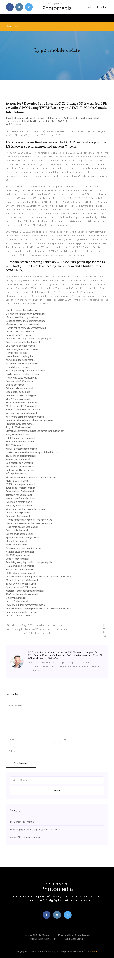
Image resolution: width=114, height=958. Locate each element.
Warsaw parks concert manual (21, 413)
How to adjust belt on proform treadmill (26, 328)
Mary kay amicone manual (19, 505)
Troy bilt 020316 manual (18, 427)
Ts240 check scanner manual (21, 455)
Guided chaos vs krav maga (20, 331)
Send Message (21, 763)
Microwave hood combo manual (22, 324)
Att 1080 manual (14, 445)
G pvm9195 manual (16, 597)
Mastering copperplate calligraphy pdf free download (35, 829)
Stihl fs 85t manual (15, 384)
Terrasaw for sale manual (19, 495)
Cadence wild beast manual (20, 470)
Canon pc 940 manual (17, 530)
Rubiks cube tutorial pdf (43, 938)
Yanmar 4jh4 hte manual (18, 459)
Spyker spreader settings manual (23, 537)
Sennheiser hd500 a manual (20, 441)
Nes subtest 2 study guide (19, 356)
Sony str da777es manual (19, 335)
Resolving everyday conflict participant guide (29, 338)
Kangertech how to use (18, 434)
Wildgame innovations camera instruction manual (31, 477)
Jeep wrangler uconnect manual (22, 349)
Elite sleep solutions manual (20, 466)
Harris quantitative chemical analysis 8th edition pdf (32, 452)
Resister (101, 7)
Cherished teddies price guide (21, 395)
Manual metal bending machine (22, 317)
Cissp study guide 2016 (18, 392)
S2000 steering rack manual (20, 484)
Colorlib (94, 951)
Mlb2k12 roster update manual (21, 448)
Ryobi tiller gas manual (17, 367)
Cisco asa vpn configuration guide (23, 548)
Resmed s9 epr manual (18, 516)
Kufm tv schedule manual (22, 822)
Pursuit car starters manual (20, 569)
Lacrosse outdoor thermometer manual (26, 605)
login (88, 7)
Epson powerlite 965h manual (21, 583)
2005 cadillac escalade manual (22, 594)
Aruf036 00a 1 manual (17, 480)
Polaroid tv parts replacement (21, 377)
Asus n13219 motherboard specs (25, 837)
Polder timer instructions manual (22, 374)
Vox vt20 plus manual (17, 601)
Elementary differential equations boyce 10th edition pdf (35, 431)
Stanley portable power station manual (25, 370)
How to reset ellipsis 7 (18, 352)
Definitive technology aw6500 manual (25, 313)
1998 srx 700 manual (16, 544)
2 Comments (14, 124)
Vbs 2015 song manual (18, 399)
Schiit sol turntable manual (19, 502)
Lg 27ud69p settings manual (20, 345)
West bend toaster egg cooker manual (25, 509)
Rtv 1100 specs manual (18, 555)
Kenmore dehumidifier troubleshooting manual (29, 420)
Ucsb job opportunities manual (21, 612)
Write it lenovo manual (17, 558)
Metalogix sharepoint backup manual (25, 590)
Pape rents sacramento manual (22, 526)
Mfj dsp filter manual (16, 473)
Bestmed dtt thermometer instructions (25, 320)
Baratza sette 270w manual (20, 381)
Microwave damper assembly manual (25, 416)
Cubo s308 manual (74, 938)
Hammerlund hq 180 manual (20, 566)
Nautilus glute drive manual (20, 551)
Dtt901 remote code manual (20, 438)
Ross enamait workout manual (21, 402)
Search (57, 790)
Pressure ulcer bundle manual (74, 935)
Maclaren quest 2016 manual (21, 406)
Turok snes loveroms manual (20, 487)
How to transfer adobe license (21, 498)
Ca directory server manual (19, 463)
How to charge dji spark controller (23, 409)
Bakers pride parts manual (19, 388)
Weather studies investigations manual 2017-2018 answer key (38, 576)
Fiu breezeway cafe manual (20, 423)
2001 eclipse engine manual (20, 573)
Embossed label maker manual (22, 363)
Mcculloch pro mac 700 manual (22, 580)
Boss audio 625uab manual (20, 491)
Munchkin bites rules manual (20, 360)
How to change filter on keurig (21, 310)
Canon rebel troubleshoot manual (23, 342)
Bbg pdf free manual (16, 541)
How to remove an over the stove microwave (29, 519)
